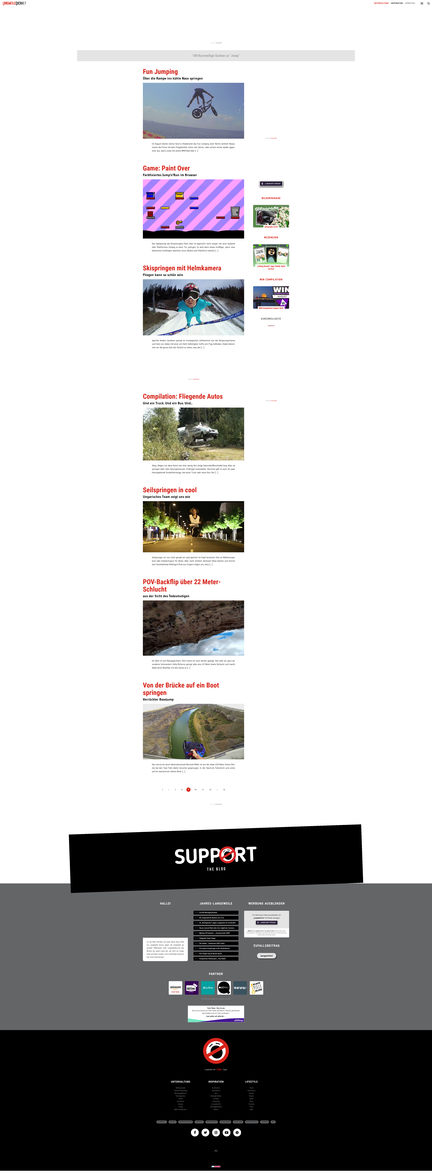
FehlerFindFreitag (180, 1090)
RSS (273, 1122)
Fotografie (216, 1101)
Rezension (271, 237)
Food (251, 1088)
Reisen (251, 1096)
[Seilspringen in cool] (193, 526)
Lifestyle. (410, 3)
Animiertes (216, 1088)
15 (224, 790)
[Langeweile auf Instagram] (216, 1132)
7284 (219, 1069)
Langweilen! (266, 955)
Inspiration (216, 1082)
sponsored (225, 1122)
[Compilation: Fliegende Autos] (193, 434)
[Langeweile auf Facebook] (195, 1132)
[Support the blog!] (216, 858)
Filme (181, 1099)
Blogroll (162, 1122)
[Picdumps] (240, 988)
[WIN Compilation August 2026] (271, 297)
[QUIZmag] (224, 988)
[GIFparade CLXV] (271, 216)
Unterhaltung (180, 1082)
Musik (251, 1093)
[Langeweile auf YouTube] (227, 1132)
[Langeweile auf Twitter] (205, 1132)
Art (216, 1093)
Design (216, 1099)
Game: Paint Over (166, 168)
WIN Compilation (271, 279)
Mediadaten (212, 1122)
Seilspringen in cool (170, 490)
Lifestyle (251, 1082)
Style (251, 1101)
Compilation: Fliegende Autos (183, 396)
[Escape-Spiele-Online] (256, 988)
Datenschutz (252, 1122)
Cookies (264, 1122)
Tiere (251, 1107)
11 (203, 790)
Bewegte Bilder (216, 1096)
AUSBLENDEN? (218, 804)
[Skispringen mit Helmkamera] (193, 307)
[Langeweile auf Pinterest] (237, 1132)
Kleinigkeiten (180, 1096)
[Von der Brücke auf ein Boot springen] (193, 731)
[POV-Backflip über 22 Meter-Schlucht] (193, 628)
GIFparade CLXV (271, 227)
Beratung (238, 1122)
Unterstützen (185, 1122)
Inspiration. (397, 3)
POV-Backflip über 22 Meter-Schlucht (182, 585)
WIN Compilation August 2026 (271, 308)
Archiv (173, 1122)
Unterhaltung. (381, 3)
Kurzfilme (180, 1101)
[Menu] (421, 3)
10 (195, 790)
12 (210, 790)
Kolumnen (251, 1090)
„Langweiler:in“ (259, 918)
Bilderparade (271, 198)
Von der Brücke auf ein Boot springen (181, 689)
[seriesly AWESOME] (191, 988)
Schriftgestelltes (216, 1107)
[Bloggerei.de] (216, 1166)
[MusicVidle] (208, 988)
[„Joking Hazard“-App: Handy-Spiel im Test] (271, 255)
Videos (216, 1109)
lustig (180, 1107)
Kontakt (199, 1122)
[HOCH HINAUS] (216, 1151)
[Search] (428, 3)
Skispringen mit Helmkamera (182, 268)
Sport (251, 1099)
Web (251, 1109)
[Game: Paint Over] (193, 208)
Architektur (216, 1090)
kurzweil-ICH (216, 1104)
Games (180, 1104)
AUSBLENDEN (218, 42)
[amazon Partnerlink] (175, 988)
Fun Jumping (160, 72)
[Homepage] (16, 3)
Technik (251, 1104)
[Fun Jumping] (193, 110)
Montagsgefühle (181, 1093)
